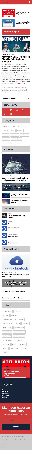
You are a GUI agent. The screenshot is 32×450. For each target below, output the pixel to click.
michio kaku (6, 344)
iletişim (3, 447)
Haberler (5, 135)
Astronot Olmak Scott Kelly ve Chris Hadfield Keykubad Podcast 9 (16, 59)
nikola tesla (21, 344)
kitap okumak (23, 89)
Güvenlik (19, 130)
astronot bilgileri (5, 87)
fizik (10, 327)
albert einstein (7, 311)
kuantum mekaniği (19, 336)
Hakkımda (4, 445)
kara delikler (7, 332)
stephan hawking (15, 348)
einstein (17, 323)
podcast (21, 90)
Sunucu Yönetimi (16, 139)
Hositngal (4, 397)
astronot (14, 315)
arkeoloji (5, 315)
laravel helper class (9, 340)
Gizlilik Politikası (5, 443)
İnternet (18, 143)
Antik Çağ (5, 126)
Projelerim (6, 139)
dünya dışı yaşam (7, 323)
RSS (3, 390)
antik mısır (17, 311)
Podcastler (4, 86)
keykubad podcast (19, 332)
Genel (12, 130)
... (8, 223)
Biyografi (5, 130)
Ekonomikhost (5, 395)
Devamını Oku (20, 83)
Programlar (24, 135)
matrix (20, 340)
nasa (13, 344)
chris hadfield (17, 89)
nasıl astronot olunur (14, 90)
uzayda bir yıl (5, 92)
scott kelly (26, 90)
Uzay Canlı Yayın (13, 236)
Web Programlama (8, 143)
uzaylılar (5, 352)
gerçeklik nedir (19, 327)
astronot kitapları (13, 87)
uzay (24, 348)
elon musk (25, 323)
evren (4, 327)
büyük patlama (19, 319)
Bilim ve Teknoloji (16, 126)
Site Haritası (5, 391)
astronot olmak (20, 87)
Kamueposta (5, 393)
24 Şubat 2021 (5, 54)
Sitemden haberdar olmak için (16, 409)
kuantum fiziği (7, 336)
